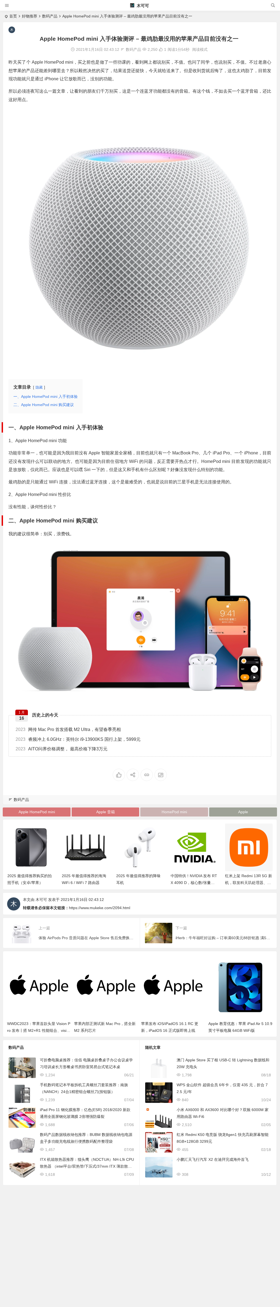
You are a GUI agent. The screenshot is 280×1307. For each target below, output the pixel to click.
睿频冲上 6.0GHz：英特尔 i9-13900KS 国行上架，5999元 (78, 739)
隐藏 (39, 387)
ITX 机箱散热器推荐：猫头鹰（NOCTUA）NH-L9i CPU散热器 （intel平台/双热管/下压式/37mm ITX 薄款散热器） (87, 1166)
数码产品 (49, 16)
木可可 (142, 5)
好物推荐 (29, 16)
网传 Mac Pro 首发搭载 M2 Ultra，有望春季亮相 (68, 729)
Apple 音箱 (105, 812)
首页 (13, 16)
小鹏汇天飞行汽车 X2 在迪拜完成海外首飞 (213, 1159)
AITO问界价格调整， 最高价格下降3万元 (61, 749)
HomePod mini (174, 812)
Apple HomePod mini (37, 812)
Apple (243, 812)
